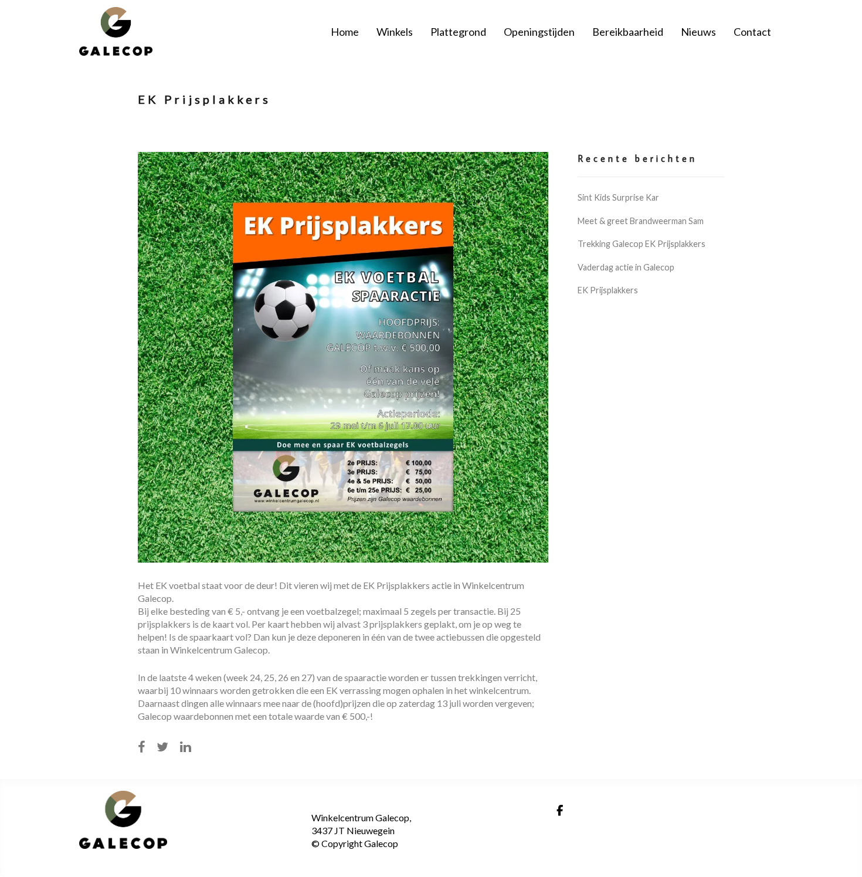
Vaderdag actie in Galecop (626, 267)
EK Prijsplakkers (608, 290)
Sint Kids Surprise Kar (618, 197)
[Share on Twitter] (162, 746)
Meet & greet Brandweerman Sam (641, 221)
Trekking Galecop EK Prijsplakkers (641, 244)
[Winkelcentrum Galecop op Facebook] (559, 810)
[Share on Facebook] (141, 746)
